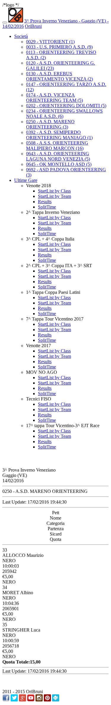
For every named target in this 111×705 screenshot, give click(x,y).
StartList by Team (54, 196)
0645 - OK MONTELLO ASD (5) (58, 164)
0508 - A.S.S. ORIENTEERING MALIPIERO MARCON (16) (57, 145)
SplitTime (47, 206)
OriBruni (33, 26)
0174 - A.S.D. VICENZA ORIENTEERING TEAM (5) (54, 97)
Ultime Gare (25, 180)
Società (21, 36)
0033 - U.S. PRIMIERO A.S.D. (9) (59, 46)
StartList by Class (54, 190)
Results (45, 201)
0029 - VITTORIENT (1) (50, 41)
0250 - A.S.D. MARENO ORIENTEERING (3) (50, 124)
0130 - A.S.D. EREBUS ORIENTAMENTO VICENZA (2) (59, 76)
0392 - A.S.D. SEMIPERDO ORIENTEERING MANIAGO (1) (59, 135)
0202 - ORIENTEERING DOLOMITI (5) (66, 105)
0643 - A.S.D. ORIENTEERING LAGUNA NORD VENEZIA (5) (58, 156)
